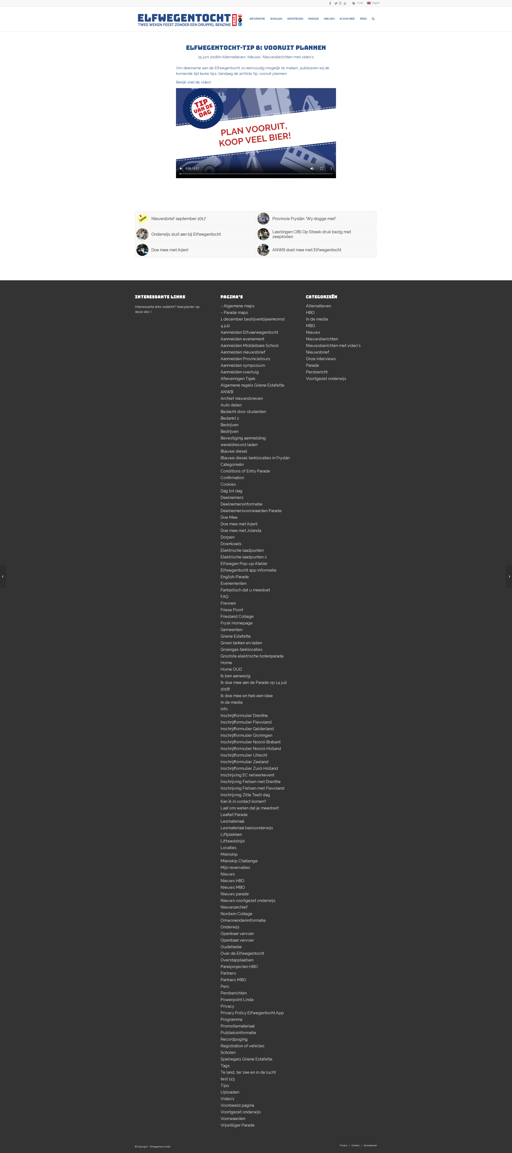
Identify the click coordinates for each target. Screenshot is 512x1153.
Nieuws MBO (233, 887)
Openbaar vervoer (237, 933)
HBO (310, 312)
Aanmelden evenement (242, 339)
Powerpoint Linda (237, 999)
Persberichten (234, 993)
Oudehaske (231, 946)
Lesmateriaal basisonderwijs (247, 827)
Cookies (228, 484)
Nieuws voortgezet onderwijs (248, 900)
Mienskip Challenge (239, 860)
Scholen (228, 1052)
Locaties (228, 847)
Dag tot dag (231, 491)
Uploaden (230, 1092)
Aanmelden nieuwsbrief (243, 352)
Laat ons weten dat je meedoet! (250, 808)
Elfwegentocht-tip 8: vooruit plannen (256, 48)
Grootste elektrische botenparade (252, 656)
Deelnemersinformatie (241, 504)
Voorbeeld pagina (237, 1105)
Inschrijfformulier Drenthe (244, 715)
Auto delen (231, 405)
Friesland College (237, 616)
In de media (231, 702)
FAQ (224, 596)
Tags (225, 1065)
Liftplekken (231, 834)
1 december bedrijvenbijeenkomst (253, 319)
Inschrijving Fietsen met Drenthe (251, 781)
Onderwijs (230, 927)
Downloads (231, 543)
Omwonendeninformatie (243, 920)
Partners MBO (233, 979)
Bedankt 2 (230, 418)
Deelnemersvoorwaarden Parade (251, 510)
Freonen (228, 603)
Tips (225, 1085)
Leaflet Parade (234, 814)
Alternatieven (233, 57)
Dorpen (227, 537)
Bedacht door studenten (243, 411)
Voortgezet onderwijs (241, 1112)
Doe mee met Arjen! (239, 524)
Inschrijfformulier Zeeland (244, 761)
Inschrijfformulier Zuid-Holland (249, 768)
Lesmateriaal (232, 821)
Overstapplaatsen (237, 960)
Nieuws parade (235, 894)
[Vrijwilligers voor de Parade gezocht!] (3, 577)
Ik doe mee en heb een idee (247, 695)
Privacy (227, 1006)
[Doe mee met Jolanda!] (509, 577)
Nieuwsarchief (234, 907)
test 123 (228, 1079)
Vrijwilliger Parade (238, 1125)
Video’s (227, 1098)
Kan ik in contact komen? (243, 801)
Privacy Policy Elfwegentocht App (252, 1012)
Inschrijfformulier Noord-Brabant (251, 742)
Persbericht (317, 372)
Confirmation (232, 477)
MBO (310, 325)
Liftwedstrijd (233, 841)
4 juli (225, 325)
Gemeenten (231, 629)
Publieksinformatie (238, 1032)
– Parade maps (234, 312)
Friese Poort (232, 609)
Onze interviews (321, 358)
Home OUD (231, 669)
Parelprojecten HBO (239, 966)
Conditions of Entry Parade (245, 471)
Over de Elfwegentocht (242, 953)
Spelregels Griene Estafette (246, 1059)
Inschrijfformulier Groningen (246, 735)
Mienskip (229, 854)
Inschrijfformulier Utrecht (244, 755)
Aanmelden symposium (243, 365)
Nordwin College (236, 913)
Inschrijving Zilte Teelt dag (245, 794)
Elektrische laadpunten (242, 550)
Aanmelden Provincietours (245, 358)
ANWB (227, 391)
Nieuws (254, 57)
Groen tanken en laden (241, 642)
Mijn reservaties (235, 867)
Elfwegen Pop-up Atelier (244, 563)
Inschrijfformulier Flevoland (246, 722)
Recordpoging (234, 1039)
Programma (231, 1019)
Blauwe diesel (234, 451)
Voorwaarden (233, 1118)
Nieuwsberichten (322, 339)
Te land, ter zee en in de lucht (248, 1072)
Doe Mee (229, 517)
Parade (312, 365)
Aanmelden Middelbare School (250, 345)
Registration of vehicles (242, 1045)
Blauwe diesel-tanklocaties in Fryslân (255, 457)
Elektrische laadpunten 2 (244, 557)
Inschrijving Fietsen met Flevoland (252, 788)
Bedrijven (229, 424)
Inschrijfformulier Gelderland (247, 728)
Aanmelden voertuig (240, 372)
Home (226, 662)
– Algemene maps (237, 306)
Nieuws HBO (232, 880)
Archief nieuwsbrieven (242, 398)
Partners (228, 973)
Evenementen (233, 583)
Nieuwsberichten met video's (288, 57)
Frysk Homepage (237, 623)
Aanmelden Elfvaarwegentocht (249, 332)
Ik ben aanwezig (235, 676)
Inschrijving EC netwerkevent (247, 775)
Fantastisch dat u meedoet (245, 590)
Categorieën (232, 464)
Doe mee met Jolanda (241, 530)
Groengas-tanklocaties (241, 649)
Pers (225, 986)
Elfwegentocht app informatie (248, 570)
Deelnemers (232, 497)
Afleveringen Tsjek (238, 378)
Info (224, 709)
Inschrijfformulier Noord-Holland (251, 748)
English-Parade (235, 576)
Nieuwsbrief (317, 352)
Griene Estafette (236, 636)
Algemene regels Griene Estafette (252, 385)
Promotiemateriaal (238, 1026)
